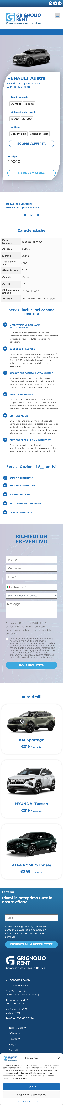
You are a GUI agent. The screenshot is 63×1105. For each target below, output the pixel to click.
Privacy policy (37, 1101)
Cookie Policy (24, 1101)
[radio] (15, 103)
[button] (58, 1058)
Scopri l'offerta (31, 144)
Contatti (14, 1050)
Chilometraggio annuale (23, 112)
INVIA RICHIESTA (31, 665)
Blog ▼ (13, 1044)
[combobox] (9, 587)
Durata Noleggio (19, 97)
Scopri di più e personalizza (31, 1094)
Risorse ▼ (14, 1039)
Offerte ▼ (14, 1033)
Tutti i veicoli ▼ (17, 1027)
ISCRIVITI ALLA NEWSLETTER (31, 944)
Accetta (31, 1086)
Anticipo (15, 127)
